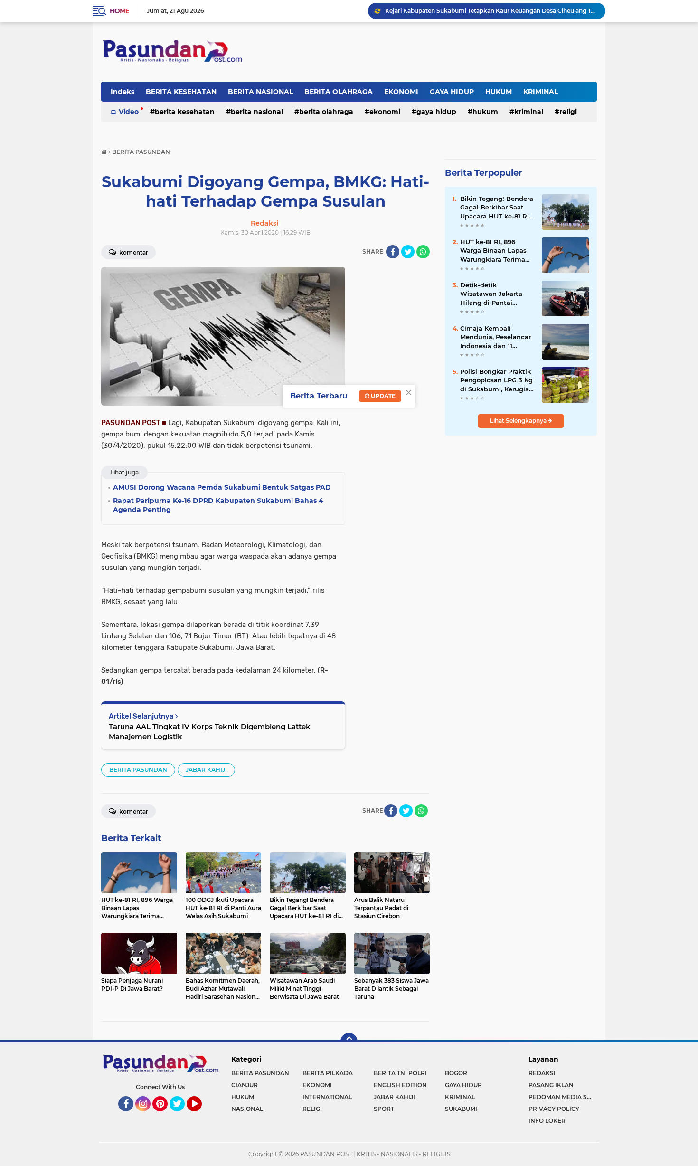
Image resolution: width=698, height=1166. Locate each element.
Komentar (133, 252)
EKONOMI (401, 91)
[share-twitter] (408, 251)
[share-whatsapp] (423, 251)
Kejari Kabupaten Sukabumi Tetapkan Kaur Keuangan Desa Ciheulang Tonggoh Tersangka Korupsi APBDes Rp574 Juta (491, 10)
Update (382, 395)
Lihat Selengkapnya (519, 420)
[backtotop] (349, 1041)
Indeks (122, 91)
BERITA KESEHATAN (181, 91)
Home (119, 11)
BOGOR (456, 1073)
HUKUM (498, 91)
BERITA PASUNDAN (138, 769)
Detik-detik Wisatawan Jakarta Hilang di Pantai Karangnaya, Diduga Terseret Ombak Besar (495, 294)
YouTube (201, 1115)
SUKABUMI (461, 1108)
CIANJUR (244, 1085)
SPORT (384, 1108)
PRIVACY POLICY (553, 1108)
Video (129, 111)
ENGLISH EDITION (400, 1085)
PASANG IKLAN (551, 1085)
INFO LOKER (547, 1120)
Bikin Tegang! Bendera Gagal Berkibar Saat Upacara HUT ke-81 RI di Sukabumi (496, 207)
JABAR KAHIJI (206, 769)
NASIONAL (247, 1108)
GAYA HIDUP (452, 91)
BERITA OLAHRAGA (338, 91)
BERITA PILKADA (327, 1073)
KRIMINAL (540, 91)
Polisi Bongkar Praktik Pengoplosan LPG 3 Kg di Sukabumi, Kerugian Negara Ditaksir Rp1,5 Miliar (496, 380)
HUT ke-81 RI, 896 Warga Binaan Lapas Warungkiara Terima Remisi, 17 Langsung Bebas (493, 251)
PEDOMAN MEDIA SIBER (562, 1096)
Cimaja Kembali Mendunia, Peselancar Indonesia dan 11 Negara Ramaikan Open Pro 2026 (495, 337)
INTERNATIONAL (327, 1096)
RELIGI (568, 111)
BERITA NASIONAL (260, 91)
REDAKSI (542, 1073)
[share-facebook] (392, 251)
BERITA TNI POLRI (400, 1073)
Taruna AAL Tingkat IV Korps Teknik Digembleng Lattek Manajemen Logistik (210, 731)
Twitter (181, 1115)
